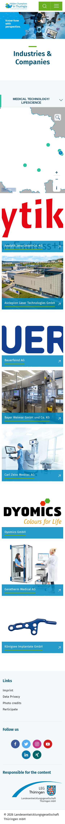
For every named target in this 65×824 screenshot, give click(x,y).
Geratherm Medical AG (20, 589)
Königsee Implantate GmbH (24, 646)
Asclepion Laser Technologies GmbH (30, 303)
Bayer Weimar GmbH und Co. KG (27, 417)
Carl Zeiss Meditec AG (19, 475)
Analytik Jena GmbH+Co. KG (24, 246)
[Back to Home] (16, 6)
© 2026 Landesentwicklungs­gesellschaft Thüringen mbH (31, 817)
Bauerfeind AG (15, 360)
